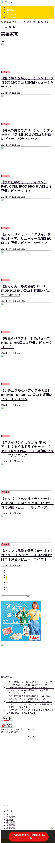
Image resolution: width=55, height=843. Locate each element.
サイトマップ (11, 15)
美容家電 (10, 825)
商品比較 (10, 817)
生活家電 (10, 822)
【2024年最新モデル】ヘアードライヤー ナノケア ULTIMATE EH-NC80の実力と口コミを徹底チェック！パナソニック (30, 690)
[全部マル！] (7, 2)
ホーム (8, 7)
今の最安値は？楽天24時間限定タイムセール (29, 836)
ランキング (11, 811)
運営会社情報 (11, 10)
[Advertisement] (27, 770)
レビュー (10, 814)
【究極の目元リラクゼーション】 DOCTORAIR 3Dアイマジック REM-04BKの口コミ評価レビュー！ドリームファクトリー (29, 704)
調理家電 (10, 828)
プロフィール (11, 12)
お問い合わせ (11, 17)
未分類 (9, 820)
